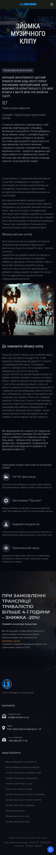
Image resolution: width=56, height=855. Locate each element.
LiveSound (19, 846)
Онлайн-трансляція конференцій (21, 778)
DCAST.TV (34, 842)
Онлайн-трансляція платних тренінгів (23, 800)
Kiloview (38, 846)
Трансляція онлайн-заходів (18, 789)
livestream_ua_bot (11, 641)
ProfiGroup (23, 842)
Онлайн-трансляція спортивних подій (23, 772)
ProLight (29, 846)
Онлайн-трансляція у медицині (20, 805)
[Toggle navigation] (44, 4)
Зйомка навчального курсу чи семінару (25, 794)
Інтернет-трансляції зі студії (18, 783)
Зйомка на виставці (15, 810)
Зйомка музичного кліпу (17, 816)
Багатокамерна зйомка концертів (22, 767)
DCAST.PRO (45, 842)
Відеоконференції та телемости (21, 761)
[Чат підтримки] (50, 849)
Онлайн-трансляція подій (17, 821)
